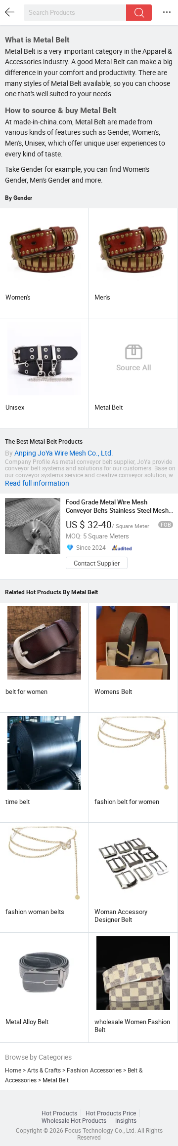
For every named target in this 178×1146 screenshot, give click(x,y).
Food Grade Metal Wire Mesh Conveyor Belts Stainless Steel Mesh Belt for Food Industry (117, 510)
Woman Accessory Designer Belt (120, 915)
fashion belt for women (126, 801)
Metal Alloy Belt (26, 1021)
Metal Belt (108, 407)
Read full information (37, 483)
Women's (18, 297)
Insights (125, 1120)
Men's (102, 297)
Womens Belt (113, 691)
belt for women (26, 691)
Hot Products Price (111, 1113)
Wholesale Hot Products (74, 1120)
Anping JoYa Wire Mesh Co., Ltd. (63, 453)
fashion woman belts (34, 911)
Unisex (14, 407)
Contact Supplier (97, 563)
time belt (17, 801)
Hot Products (59, 1113)
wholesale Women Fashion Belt (132, 1025)
